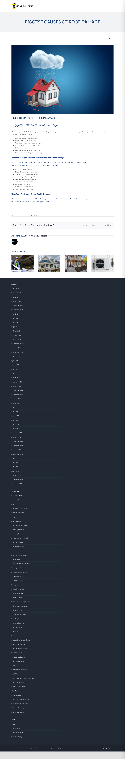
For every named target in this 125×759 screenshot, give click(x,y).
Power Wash (16, 631)
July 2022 (15, 314)
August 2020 (16, 356)
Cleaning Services (18, 547)
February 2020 (17, 382)
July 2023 (15, 297)
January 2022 (16, 339)
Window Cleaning (18, 708)
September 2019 (17, 403)
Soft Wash (15, 674)
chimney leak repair (18, 534)
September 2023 (17, 293)
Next (110, 39)
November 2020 (17, 344)
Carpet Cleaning (17, 521)
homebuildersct (17, 215)
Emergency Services (18, 568)
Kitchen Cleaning (17, 598)
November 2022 (17, 310)
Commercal (16, 551)
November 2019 (17, 395)
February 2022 (17, 335)
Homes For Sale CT (18, 580)
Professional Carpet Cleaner (21, 640)
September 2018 (17, 454)
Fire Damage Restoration (20, 572)
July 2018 (15, 463)
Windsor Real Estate (18, 712)
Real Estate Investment (19, 648)
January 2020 (16, 386)
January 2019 (16, 437)
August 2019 (16, 407)
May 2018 (15, 467)
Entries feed (16, 728)
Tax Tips (15, 691)
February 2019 (17, 433)
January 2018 (16, 475)
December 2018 (17, 441)
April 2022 (15, 327)
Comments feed (17, 733)
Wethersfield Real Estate (20, 704)
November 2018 (17, 446)
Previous (105, 39)
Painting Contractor (18, 623)
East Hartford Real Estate (20, 564)
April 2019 (15, 424)
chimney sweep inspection (20, 538)
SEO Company (57, 748)
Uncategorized (17, 695)
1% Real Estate (17, 496)
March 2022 (16, 331)
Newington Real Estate (19, 615)
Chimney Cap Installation (20, 525)
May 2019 (15, 420)
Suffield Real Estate (18, 687)
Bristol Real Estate (18, 513)
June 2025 (15, 288)
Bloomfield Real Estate (19, 508)
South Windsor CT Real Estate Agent (24, 678)
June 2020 (15, 365)
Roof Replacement (18, 661)
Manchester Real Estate (20, 606)
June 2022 (15, 318)
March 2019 (16, 429)
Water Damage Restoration (21, 699)
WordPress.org (17, 737)
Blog (33, 215)
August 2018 (16, 458)
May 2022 (15, 322)
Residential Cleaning (18, 653)
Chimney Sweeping (18, 542)
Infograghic (16, 585)
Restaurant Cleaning (19, 657)
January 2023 (16, 301)
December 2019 (17, 390)
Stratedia (18, 748)
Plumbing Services (18, 627)
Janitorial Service (17, 593)
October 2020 (16, 348)
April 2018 (15, 471)
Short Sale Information (19, 670)
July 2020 (15, 361)
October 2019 (16, 399)
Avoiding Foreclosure (19, 500)
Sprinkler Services (18, 682)
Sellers (14, 665)
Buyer (36, 215)
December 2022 (17, 305)
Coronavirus (16, 559)
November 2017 (17, 480)
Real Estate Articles (57, 215)
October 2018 (16, 450)
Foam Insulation (17, 576)
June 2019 (15, 416)
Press (14, 636)
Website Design (49, 748)
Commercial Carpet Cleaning (21, 555)
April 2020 (15, 373)
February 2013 (17, 484)
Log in (14, 724)
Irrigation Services (18, 589)
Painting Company (18, 619)
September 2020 (17, 352)
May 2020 (15, 369)
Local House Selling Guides (45, 215)
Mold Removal (17, 610)
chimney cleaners (18, 530)
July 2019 (15, 412)
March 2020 (16, 378)
